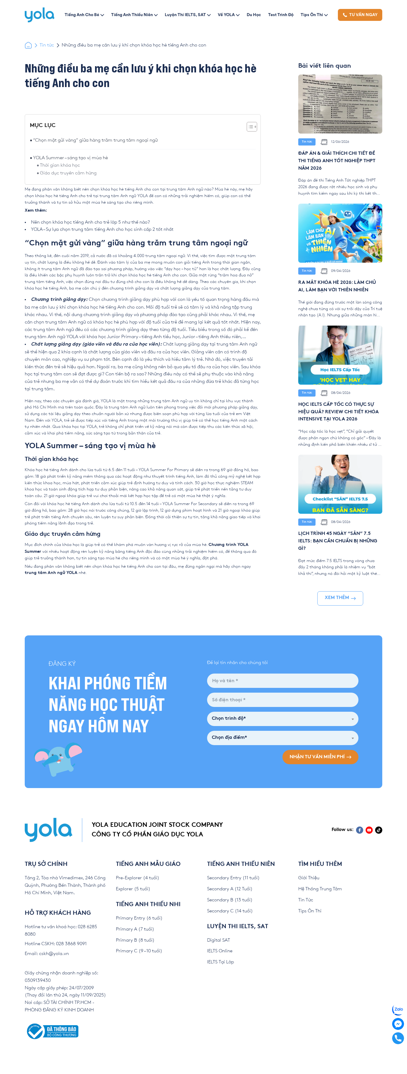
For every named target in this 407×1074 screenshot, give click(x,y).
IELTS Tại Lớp (220, 962)
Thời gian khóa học (60, 165)
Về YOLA (226, 15)
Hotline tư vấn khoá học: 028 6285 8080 (61, 931)
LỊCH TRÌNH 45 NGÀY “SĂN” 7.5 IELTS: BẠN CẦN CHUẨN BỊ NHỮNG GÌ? (337, 541)
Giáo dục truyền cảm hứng (68, 173)
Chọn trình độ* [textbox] (229, 718)
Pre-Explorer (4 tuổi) (137, 878)
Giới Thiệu (308, 878)
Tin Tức (305, 900)
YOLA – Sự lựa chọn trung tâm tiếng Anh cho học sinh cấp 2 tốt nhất (102, 229)
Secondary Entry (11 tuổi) (233, 878)
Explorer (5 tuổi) (133, 889)
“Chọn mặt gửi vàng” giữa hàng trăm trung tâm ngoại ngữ (95, 140)
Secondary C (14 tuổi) (230, 911)
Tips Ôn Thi (312, 15)
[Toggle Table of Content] (249, 127)
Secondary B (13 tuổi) (230, 900)
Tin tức (47, 45)
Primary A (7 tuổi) (135, 929)
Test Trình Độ (280, 15)
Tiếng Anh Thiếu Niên (132, 15)
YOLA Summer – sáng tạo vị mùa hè (70, 158)
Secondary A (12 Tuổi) (230, 889)
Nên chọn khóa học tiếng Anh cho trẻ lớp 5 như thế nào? (90, 222)
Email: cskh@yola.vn (47, 953)
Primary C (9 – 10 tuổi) (139, 951)
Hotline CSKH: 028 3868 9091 (56, 944)
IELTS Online (219, 951)
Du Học (254, 15)
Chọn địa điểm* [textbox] (229, 738)
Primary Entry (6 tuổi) (139, 918)
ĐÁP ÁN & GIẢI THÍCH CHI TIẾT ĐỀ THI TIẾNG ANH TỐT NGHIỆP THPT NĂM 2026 (336, 161)
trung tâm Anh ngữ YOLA (51, 573)
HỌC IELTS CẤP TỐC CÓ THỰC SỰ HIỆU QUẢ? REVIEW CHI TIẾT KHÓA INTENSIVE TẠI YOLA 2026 (338, 412)
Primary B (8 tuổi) (135, 940)
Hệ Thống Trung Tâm (320, 889)
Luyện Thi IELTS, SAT (185, 15)
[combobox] (282, 719)
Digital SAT (218, 940)
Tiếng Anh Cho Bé (82, 15)
